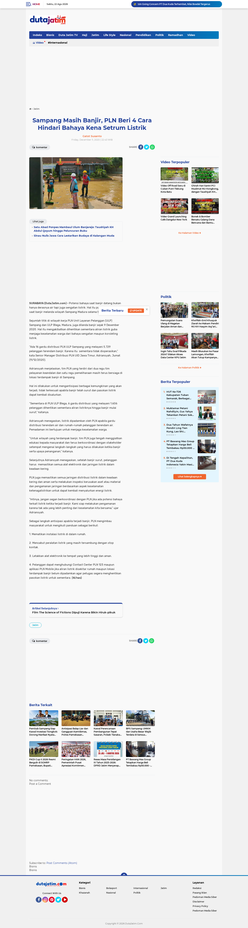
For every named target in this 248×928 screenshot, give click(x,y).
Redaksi (197, 888)
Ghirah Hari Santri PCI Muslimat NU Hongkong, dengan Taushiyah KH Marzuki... (205, 188)
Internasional (58, 42)
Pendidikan (143, 35)
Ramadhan (175, 35)
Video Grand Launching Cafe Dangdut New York (174, 218)
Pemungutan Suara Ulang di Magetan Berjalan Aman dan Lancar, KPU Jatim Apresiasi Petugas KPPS (174, 323)
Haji (84, 35)
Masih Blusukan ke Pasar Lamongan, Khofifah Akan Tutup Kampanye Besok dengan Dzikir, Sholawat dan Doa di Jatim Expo (205, 354)
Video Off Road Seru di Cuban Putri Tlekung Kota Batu (173, 188)
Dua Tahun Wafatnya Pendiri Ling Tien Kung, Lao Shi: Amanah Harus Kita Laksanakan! (179, 428)
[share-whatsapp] (152, 147)
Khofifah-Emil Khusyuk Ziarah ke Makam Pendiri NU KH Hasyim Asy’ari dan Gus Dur (205, 323)
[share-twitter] (146, 147)
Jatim (95, 35)
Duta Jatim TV (68, 35)
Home (36, 4)
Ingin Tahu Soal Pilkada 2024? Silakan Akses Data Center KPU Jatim (173, 354)
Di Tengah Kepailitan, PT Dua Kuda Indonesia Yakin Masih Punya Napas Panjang (180, 461)
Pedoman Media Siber (205, 897)
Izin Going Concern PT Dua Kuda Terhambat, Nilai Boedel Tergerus (174, 4)
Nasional (125, 35)
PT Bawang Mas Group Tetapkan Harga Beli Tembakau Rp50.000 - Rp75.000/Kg (180, 445)
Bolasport (111, 888)
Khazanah (84, 892)
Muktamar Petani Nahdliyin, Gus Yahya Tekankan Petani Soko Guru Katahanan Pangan (180, 412)
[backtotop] (124, 876)
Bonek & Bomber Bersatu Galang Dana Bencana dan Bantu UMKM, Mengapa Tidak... (204, 219)
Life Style (109, 35)
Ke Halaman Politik (189, 367)
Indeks (37, 35)
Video (191, 35)
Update (137, 310)
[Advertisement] (153, 20)
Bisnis (50, 35)
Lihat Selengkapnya (189, 476)
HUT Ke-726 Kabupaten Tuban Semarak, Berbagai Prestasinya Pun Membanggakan (178, 395)
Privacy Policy (200, 906)
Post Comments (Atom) (61, 863)
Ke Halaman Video (188, 233)
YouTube (67, 904)
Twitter (59, 904)
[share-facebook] (140, 147)
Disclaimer (198, 901)
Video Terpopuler (175, 162)
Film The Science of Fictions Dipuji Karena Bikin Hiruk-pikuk (73, 612)
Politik (159, 35)
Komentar (41, 147)
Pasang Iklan (200, 892)
